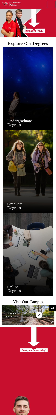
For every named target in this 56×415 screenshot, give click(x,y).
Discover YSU (34, 30)
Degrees (14, 124)
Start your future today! (34, 350)
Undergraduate (19, 121)
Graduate (15, 204)
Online (13, 287)
